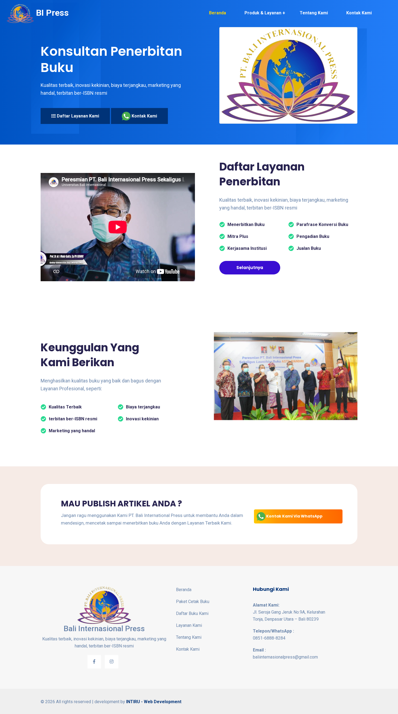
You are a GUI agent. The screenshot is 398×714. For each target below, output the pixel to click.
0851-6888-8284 (273, 634)
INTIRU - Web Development (153, 701)
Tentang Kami (314, 12)
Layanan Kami (189, 625)
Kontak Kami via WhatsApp (293, 516)
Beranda (217, 12)
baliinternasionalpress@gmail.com (285, 653)
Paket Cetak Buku (192, 601)
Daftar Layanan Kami (77, 116)
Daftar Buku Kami (192, 613)
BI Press (51, 13)
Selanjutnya (249, 267)
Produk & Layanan (262, 12)
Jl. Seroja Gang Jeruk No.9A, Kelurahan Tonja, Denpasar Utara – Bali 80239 (289, 612)
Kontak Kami (359, 12)
